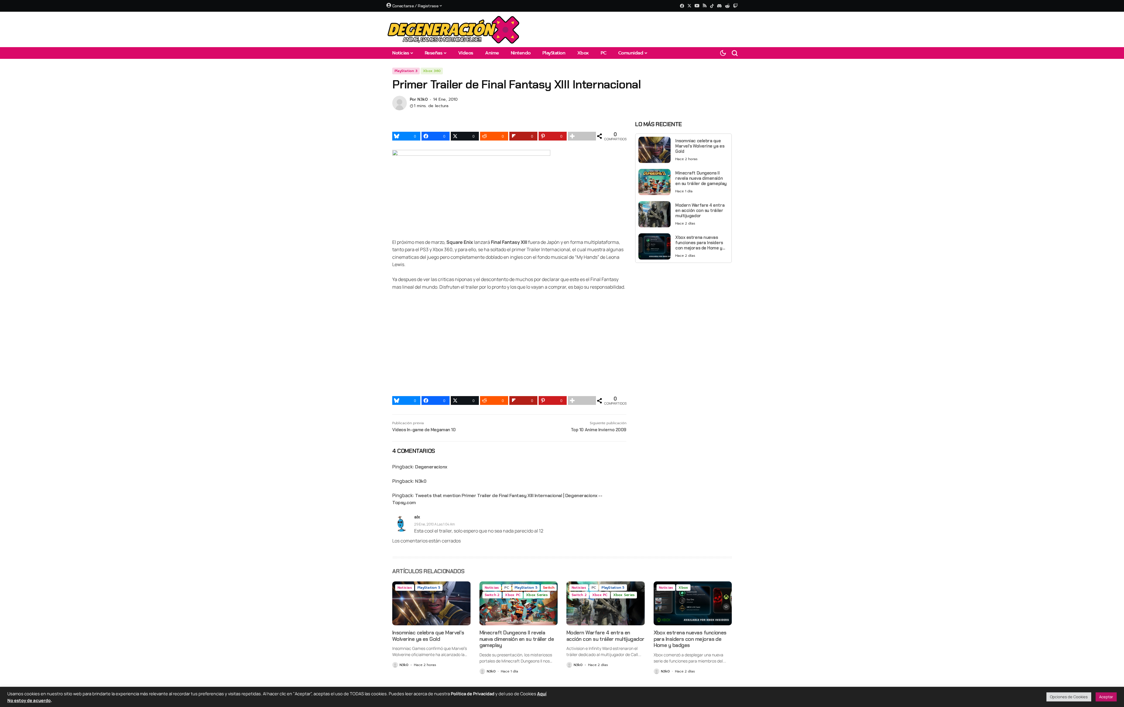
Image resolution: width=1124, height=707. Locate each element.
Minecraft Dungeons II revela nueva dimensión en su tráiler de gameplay (701, 178)
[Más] (582, 136)
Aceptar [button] (1106, 696)
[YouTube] (697, 5)
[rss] (705, 6)
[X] (689, 5)
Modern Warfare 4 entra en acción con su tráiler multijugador (699, 210)
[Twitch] (735, 6)
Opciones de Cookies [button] (1069, 696)
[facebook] (682, 6)
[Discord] (719, 6)
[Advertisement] (683, 308)
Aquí (541, 693)
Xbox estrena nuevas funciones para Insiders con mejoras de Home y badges (699, 243)
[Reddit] (727, 6)
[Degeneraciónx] (453, 29)
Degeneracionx (431, 467)
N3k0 (422, 99)
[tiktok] (712, 6)
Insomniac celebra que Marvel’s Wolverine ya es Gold (699, 146)
